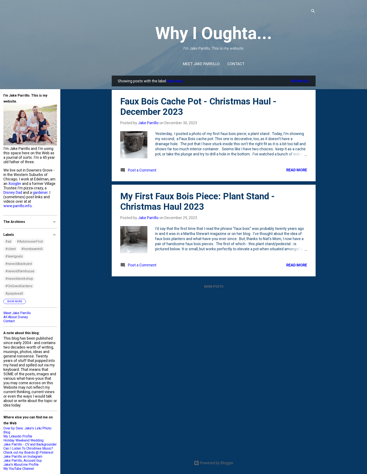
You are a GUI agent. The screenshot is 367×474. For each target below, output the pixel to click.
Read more (296, 170)
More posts (213, 286)
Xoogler (14, 183)
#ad (8, 241)
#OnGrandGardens (18, 286)
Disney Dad (12, 192)
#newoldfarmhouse (19, 271)
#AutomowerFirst (30, 241)
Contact (235, 64)
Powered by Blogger (216, 463)
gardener (40, 192)
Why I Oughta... (213, 33)
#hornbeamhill (31, 249)
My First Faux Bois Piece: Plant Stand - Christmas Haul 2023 (197, 201)
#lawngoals (14, 256)
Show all (300, 81)
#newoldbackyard (18, 264)
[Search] (313, 11)
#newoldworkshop (19, 279)
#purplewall (14, 293)
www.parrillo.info (17, 206)
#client (10, 249)
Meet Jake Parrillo (201, 64)
